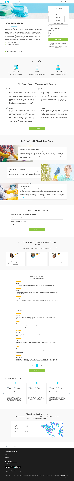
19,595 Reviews (14, 25)
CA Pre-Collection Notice (16, 475)
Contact (6, 475)
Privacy (10, 475)
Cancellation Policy (48, 475)
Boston (16, 428)
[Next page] (46, 365)
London (26, 428)
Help (62, 1)
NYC (16, 425)
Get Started (37, 128)
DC (15, 432)
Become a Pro (55, 1)
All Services (14, 1)
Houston (26, 426)
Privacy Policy (52, 44)
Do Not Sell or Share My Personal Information (30, 475)
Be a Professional (8, 460)
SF (15, 426)
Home (8, 446)
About (6, 452)
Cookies (40, 475)
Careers (6, 454)
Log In (66, 1)
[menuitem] (14, 1)
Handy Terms (63, 43)
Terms (43, 475)
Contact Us (7, 457)
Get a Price (58, 39)
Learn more (18, 42)
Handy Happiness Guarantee (18, 46)
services (11, 446)
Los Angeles (27, 425)
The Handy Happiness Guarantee (11, 451)
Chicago (16, 429)
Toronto (26, 431)
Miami (16, 431)
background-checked (15, 115)
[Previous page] (27, 365)
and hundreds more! (28, 432)
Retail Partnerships (8, 461)
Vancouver (27, 429)
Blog (20, 1)
